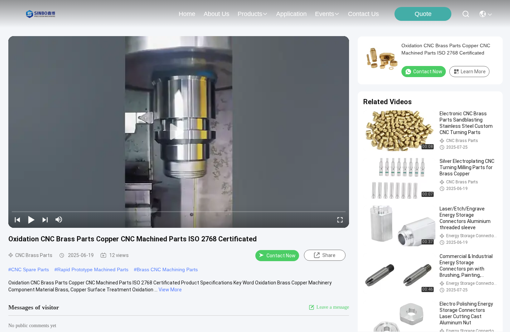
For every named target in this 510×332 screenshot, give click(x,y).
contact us (363, 13)
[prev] (17, 219)
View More (170, 289)
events (324, 13)
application (291, 13)
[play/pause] (31, 219)
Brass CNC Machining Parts (167, 269)
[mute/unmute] (59, 219)
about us (216, 13)
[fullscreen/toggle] (340, 219)
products (250, 13)
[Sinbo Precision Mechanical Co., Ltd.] (41, 14)
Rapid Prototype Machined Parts (92, 269)
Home (187, 13)
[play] (178, 132)
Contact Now (281, 255)
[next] (45, 219)
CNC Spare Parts (30, 269)
